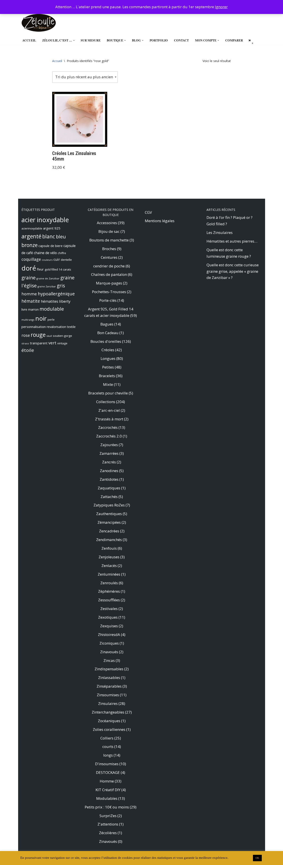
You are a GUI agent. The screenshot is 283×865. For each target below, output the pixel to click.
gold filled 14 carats (58, 269)
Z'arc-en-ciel (109, 410)
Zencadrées (109, 531)
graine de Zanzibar (47, 278)
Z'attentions (108, 824)
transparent (39, 343)
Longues (108, 358)
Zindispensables (109, 668)
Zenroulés (109, 582)
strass (25, 343)
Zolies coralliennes (109, 729)
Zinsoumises (108, 694)
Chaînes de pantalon (109, 274)
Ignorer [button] (221, 6)
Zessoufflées (109, 599)
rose (25, 335)
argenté (31, 236)
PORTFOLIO (159, 40)
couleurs (47, 259)
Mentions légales (159, 220)
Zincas (109, 660)
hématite (30, 301)
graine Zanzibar (47, 286)
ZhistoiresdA (109, 634)
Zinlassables (109, 677)
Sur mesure (91, 40)
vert (52, 342)
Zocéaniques (109, 720)
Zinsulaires (108, 703)
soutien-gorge (62, 336)
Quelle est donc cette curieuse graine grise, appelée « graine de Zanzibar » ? (233, 271)
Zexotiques (108, 617)
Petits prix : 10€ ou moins (107, 807)
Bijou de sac (109, 231)
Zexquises (109, 625)
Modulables (106, 798)
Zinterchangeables (108, 712)
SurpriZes (108, 815)
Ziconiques (109, 643)
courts (107, 746)
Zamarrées (109, 453)
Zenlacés (109, 565)
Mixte (108, 384)
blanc (48, 236)
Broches (109, 248)
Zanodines (109, 470)
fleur (40, 269)
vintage (62, 343)
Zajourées (109, 444)
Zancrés (109, 462)
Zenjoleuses (109, 556)
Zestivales (109, 608)
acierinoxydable (31, 228)
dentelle (66, 260)
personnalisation (33, 326)
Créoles (107, 349)
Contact (181, 40)
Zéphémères (109, 591)
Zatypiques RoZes (109, 505)
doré (28, 268)
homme (29, 293)
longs (108, 755)
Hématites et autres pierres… (232, 241)
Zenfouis (109, 548)
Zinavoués (109, 651)
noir (41, 318)
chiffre (62, 253)
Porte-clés (108, 300)
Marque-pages (109, 283)
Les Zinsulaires (220, 232)
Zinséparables (109, 686)
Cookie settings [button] (240, 857)
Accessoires (107, 222)
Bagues (106, 324)
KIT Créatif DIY (108, 789)
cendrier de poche (109, 266)
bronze (29, 245)
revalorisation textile (61, 327)
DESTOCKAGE (108, 772)
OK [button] (257, 858)
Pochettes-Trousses (109, 291)
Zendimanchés (109, 539)
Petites (108, 367)
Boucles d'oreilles (105, 341)
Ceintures (109, 257)
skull (49, 335)
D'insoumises (107, 763)
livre (24, 309)
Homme (107, 781)
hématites (49, 301)
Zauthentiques (109, 513)
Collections (105, 401)
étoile (27, 350)
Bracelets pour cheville (108, 393)
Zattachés (109, 496)
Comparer (234, 40)
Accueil (29, 40)
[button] (74, 40)
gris (61, 285)
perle (51, 320)
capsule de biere (50, 245)
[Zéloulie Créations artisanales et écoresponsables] (38, 23)
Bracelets (107, 375)
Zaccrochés (108, 427)
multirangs (27, 319)
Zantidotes (109, 479)
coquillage (31, 259)
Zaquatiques (109, 487)
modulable (52, 309)
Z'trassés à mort (109, 419)
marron (33, 309)
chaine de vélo (45, 252)
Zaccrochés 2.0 (109, 436)
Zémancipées (109, 522)
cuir (57, 259)
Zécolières (108, 832)
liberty (65, 301)
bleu (61, 236)
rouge (38, 334)
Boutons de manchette (109, 240)
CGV (148, 212)
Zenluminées (109, 574)
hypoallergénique (56, 293)
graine (28, 278)
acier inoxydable (45, 220)
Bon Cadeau (108, 332)
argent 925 (51, 228)
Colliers (106, 738)
